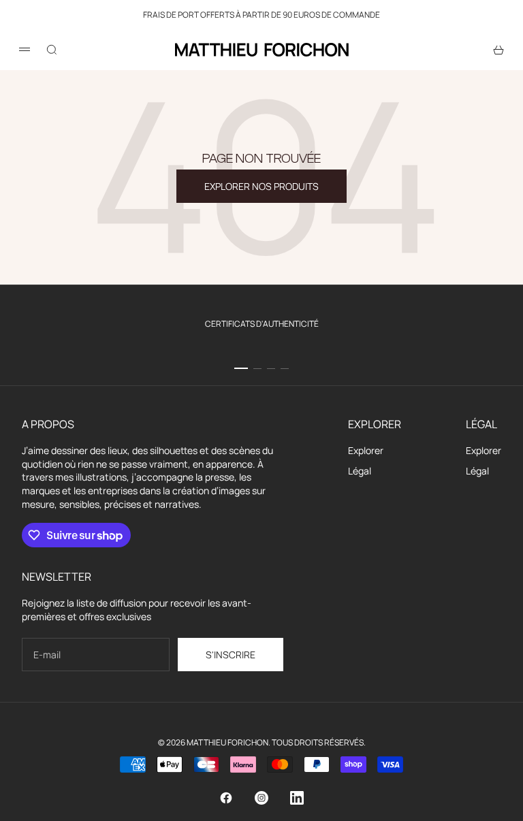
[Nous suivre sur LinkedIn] (297, 798)
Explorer (365, 450)
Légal (359, 470)
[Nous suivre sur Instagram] (261, 798)
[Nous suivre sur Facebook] (226, 798)
